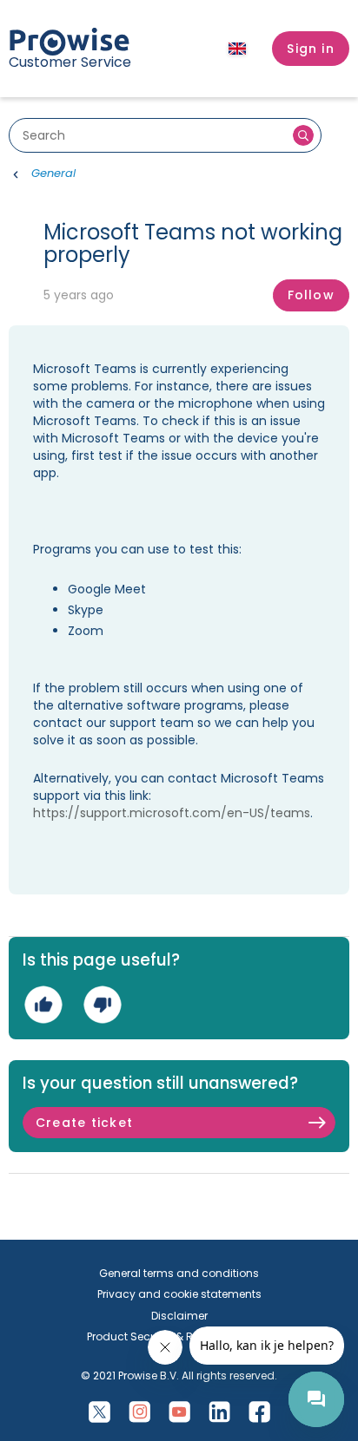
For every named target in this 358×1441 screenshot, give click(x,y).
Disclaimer (179, 1315)
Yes (43, 1004)
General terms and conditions (179, 1273)
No (102, 1004)
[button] (310, 48)
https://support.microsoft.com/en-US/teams (171, 813)
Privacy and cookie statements (179, 1294)
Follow (311, 295)
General (53, 173)
